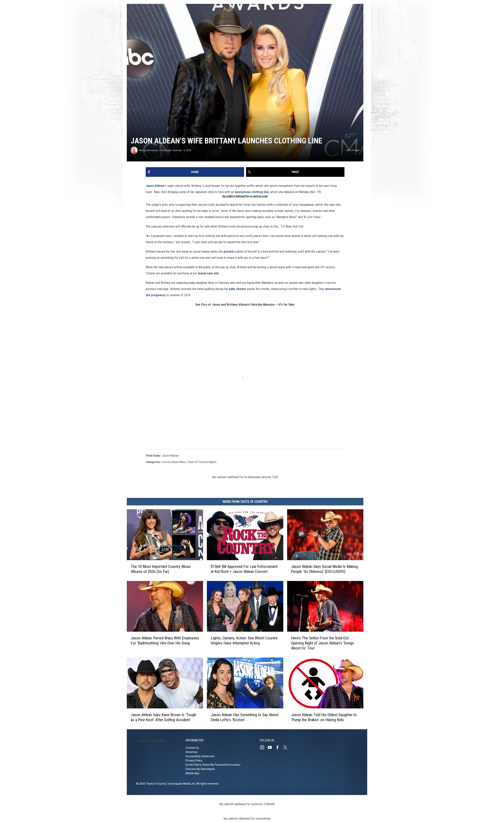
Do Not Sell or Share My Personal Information (213, 764)
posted (229, 251)
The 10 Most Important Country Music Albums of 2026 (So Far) (161, 569)
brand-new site (208, 273)
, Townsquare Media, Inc (180, 783)
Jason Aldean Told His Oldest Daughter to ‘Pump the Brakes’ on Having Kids (324, 717)
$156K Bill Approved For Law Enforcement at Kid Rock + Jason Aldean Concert (244, 569)
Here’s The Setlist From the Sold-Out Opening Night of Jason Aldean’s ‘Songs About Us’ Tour (322, 643)
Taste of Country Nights (202, 462)
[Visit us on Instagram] (263, 747)
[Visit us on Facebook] (279, 747)
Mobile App (192, 773)
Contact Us (192, 747)
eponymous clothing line (251, 192)
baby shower (237, 289)
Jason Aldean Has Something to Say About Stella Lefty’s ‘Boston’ (244, 717)
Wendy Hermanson (148, 150)
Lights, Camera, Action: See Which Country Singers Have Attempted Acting (244, 640)
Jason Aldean (155, 186)
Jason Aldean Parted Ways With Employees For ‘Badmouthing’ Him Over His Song (165, 640)
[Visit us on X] (287, 747)
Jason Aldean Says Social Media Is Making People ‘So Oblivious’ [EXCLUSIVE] (324, 569)
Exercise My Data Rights (200, 769)
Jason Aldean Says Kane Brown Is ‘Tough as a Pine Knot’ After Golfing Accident (163, 717)
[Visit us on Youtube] (271, 747)
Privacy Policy (194, 760)
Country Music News (174, 462)
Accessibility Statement (200, 756)
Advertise (191, 752)
